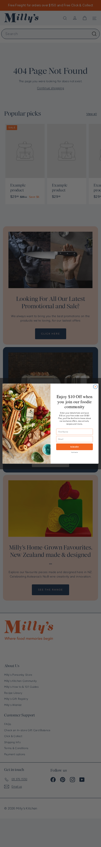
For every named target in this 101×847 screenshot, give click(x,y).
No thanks (74, 452)
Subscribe (74, 447)
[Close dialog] (95, 386)
